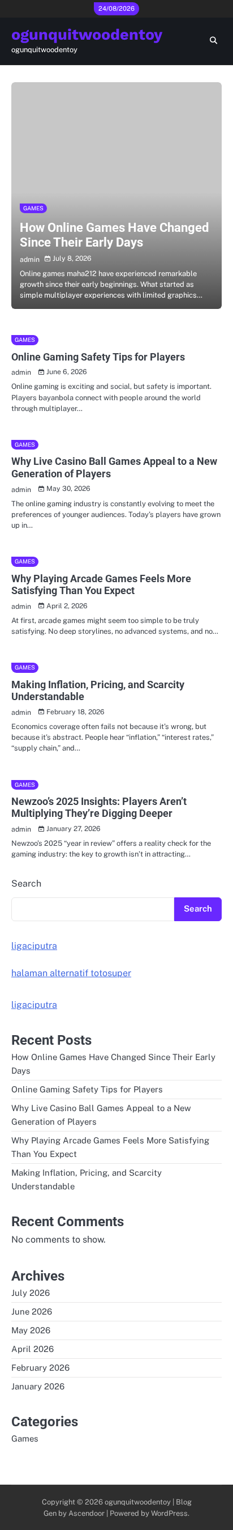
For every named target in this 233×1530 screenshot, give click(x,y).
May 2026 (30, 1330)
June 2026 (31, 1311)
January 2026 (37, 1386)
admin (30, 259)
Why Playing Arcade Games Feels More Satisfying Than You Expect (101, 585)
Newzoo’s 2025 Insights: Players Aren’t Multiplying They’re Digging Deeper (99, 807)
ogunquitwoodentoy (86, 35)
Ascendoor (86, 1513)
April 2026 (32, 1349)
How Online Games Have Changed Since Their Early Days (114, 235)
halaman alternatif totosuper (71, 973)
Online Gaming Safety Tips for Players (98, 357)
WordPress (169, 1513)
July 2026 (30, 1293)
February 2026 (40, 1367)
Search (26, 883)
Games (33, 208)
